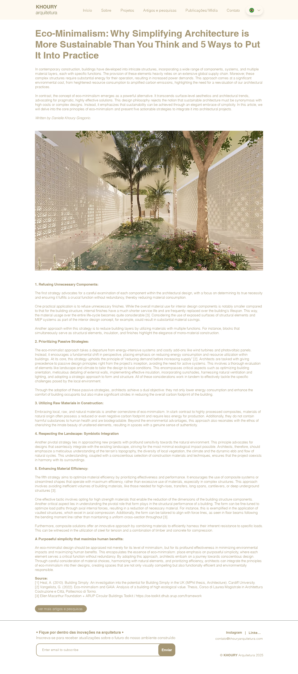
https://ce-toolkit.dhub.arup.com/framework (169, 596)
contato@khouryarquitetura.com (239, 638)
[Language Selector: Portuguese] (254, 10)
